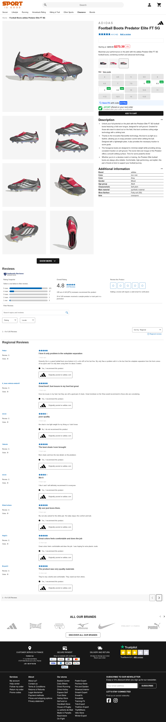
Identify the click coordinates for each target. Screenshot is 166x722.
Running (25, 12)
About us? (32, 680)
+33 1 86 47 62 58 (30, 664)
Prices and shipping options (40, 698)
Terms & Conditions (36, 686)
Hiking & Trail (55, 12)
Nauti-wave (62, 715)
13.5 (144, 96)
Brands (92, 12)
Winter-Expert (81, 715)
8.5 (159, 83)
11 (157, 90)
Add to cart (131, 113)
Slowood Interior (82, 689)
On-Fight (61, 718)
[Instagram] (115, 701)
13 (131, 96)
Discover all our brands (83, 635)
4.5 (118, 77)
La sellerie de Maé (65, 709)
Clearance (81, 12)
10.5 (144, 90)
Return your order (100, 658)
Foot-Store (61, 695)
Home (4, 18)
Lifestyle (15, 12)
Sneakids (79, 698)
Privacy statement (36, 701)
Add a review (125, 34)
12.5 (117, 96)
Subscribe (147, 685)
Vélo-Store (79, 712)
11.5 (104, 96)
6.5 (104, 83)
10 (131, 90)
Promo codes (15, 692)
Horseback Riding (39, 12)
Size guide (107, 72)
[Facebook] (108, 701)
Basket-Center (63, 680)
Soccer (5, 12)
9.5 (120, 89)
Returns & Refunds (36, 689)
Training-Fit (80, 701)
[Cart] (159, 4)
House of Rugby (64, 706)
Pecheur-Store (81, 683)
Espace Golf (62, 692)
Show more (46, 260)
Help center (15, 683)
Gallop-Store (62, 698)
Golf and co (62, 701)
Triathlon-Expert (82, 706)
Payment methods (36, 695)
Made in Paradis (64, 712)
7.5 (131, 83)
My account (14, 680)
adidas (106, 23)
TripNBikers (80, 709)
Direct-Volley (62, 689)
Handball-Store (63, 704)
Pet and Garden (82, 686)
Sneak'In (79, 695)
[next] (164, 617)
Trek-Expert (80, 704)
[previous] (160, 617)
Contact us (30, 656)
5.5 (144, 77)
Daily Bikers (62, 683)
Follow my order (16, 686)
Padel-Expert (80, 680)
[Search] (45, 5)
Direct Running (63, 686)
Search (83, 4)
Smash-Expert (81, 692)
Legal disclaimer (35, 692)
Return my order (16, 689)
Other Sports (69, 12)
